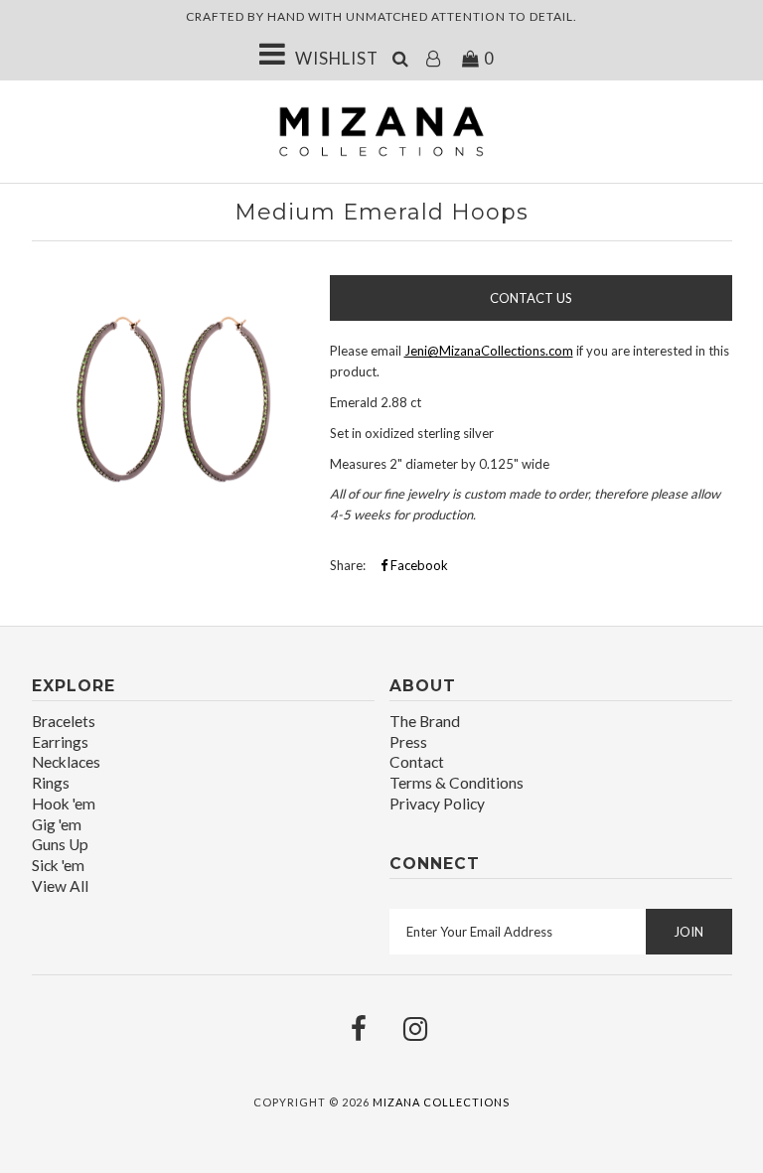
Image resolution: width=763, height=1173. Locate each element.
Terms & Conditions (456, 783)
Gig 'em (56, 824)
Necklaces (66, 762)
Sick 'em (58, 865)
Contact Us (531, 298)
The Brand (424, 721)
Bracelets (63, 721)
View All (60, 886)
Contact (416, 762)
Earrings (60, 742)
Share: (348, 565)
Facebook (417, 565)
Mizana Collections (441, 1102)
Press (408, 742)
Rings (51, 783)
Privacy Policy (437, 803)
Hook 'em (63, 803)
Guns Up (60, 844)
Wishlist (337, 58)
